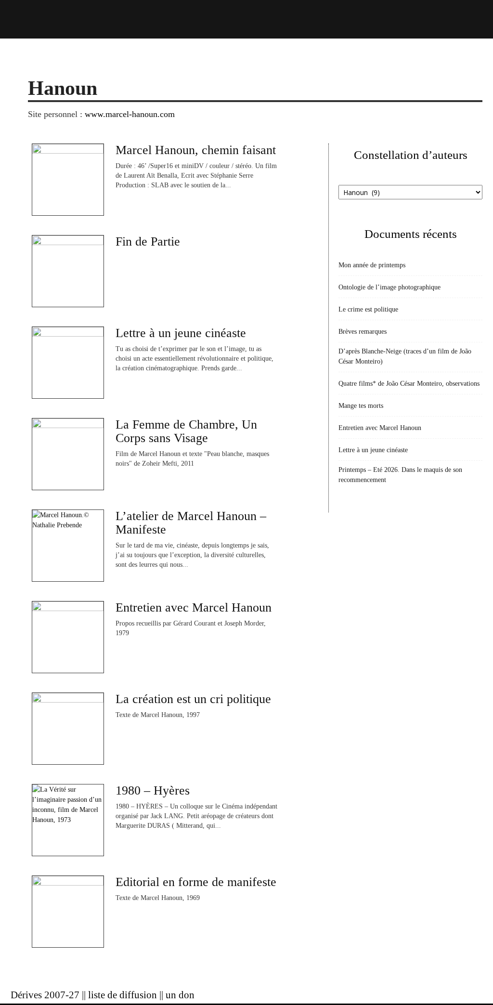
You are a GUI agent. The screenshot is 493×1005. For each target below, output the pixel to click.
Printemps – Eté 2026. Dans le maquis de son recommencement (400, 474)
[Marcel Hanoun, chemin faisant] (68, 179)
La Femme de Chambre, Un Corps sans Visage (186, 431)
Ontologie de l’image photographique (389, 287)
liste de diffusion (122, 995)
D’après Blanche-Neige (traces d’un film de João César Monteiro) (404, 356)
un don (180, 995)
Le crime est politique (368, 309)
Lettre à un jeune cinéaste (181, 333)
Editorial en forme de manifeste (196, 882)
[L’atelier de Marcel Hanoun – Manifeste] (68, 545)
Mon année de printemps (371, 265)
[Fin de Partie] (68, 271)
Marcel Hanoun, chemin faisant (196, 150)
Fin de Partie (148, 241)
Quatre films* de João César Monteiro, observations (409, 383)
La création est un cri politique (193, 699)
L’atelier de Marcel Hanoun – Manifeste (191, 522)
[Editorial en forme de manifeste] (68, 911)
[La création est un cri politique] (68, 728)
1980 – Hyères (153, 790)
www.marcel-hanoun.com (130, 114)
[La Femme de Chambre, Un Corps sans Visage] (68, 454)
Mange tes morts (360, 405)
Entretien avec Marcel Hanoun (194, 607)
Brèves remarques (362, 331)
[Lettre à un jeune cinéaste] (68, 362)
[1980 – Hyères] (68, 820)
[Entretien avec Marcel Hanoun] (68, 637)
